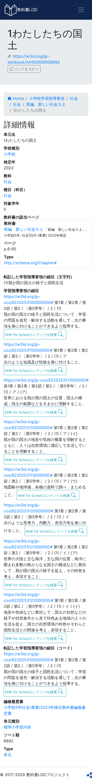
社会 (74, 98)
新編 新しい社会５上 (46, 104)
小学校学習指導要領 (47, 98)
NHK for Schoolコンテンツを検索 (31, 334)
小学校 (9, 154)
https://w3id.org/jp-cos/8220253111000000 (44, 380)
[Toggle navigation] (81, 10)
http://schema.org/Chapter (28, 262)
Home (18, 98)
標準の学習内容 (17, 727)
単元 (8, 754)
